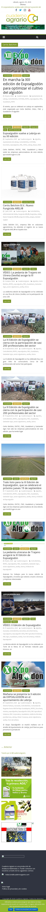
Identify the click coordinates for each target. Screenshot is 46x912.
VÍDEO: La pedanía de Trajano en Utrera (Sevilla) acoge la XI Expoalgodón (22, 275)
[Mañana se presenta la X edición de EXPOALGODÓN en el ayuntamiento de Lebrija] (23, 663)
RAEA (39, 145)
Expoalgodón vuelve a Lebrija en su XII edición (21, 135)
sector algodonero (13, 287)
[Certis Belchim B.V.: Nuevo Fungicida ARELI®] (23, 168)
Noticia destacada (14, 130)
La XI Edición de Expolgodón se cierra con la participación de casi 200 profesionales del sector (22, 342)
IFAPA (13, 102)
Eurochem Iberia (32, 631)
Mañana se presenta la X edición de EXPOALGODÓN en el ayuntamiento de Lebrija (22, 697)
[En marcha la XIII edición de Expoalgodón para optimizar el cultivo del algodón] (23, 50)
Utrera (27, 287)
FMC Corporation (15, 714)
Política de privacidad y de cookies (26, 909)
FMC (41, 99)
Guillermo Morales (35, 714)
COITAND (21, 99)
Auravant (6, 631)
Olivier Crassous (22, 717)
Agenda (16, 479)
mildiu (39, 214)
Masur (35, 145)
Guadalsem (6, 102)
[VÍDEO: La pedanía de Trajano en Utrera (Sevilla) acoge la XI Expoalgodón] (23, 243)
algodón (37, 139)
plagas (32, 217)
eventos (5, 711)
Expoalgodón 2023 (18, 634)
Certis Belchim (12, 99)
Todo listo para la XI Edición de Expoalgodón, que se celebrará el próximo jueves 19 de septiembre (22, 485)
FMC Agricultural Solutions (33, 634)
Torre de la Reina (28, 637)
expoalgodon (34, 99)
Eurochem (6, 145)
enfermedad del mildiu (10, 214)
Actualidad (7, 76)
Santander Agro (8, 354)
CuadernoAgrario (22, 96)
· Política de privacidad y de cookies (14, 889)
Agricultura (17, 76)
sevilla (22, 287)
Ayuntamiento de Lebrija (11, 142)
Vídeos (33, 269)
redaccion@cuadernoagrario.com (17, 875)
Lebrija (30, 145)
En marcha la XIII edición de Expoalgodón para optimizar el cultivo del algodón (23, 86)
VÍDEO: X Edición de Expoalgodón (22, 625)
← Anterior (6, 747)
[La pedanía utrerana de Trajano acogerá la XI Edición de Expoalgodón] (23, 523)
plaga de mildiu (24, 217)
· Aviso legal (5, 887)
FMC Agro (6, 637)
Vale (10, 909)
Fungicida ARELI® (23, 214)
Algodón (26, 76)
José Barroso (7, 717)
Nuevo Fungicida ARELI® (10, 217)
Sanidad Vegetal (28, 202)
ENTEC (27, 99)
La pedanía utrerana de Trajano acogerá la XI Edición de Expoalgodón (21, 555)
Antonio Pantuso (8, 706)
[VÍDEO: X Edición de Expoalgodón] (23, 593)
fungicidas (33, 214)
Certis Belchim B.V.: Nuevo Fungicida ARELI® (18, 207)
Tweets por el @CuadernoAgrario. (13, 753)
